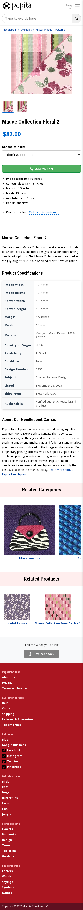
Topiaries (9, 851)
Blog (5, 739)
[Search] (76, 18)
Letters (7, 871)
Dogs (5, 792)
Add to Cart (44, 169)
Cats (5, 787)
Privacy (7, 683)
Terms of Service (14, 688)
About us (8, 677)
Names (7, 893)
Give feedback (43, 654)
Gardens (8, 856)
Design (7, 840)
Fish (5, 809)
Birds (5, 781)
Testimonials (11, 725)
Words (6, 876)
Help (5, 703)
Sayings (7, 882)
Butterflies (10, 798)
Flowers (7, 829)
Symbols (8, 887)
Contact (8, 708)
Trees (6, 845)
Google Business (14, 745)
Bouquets (9, 834)
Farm (5, 803)
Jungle (6, 814)
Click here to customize (44, 212)
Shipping (8, 714)
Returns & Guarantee (17, 719)
